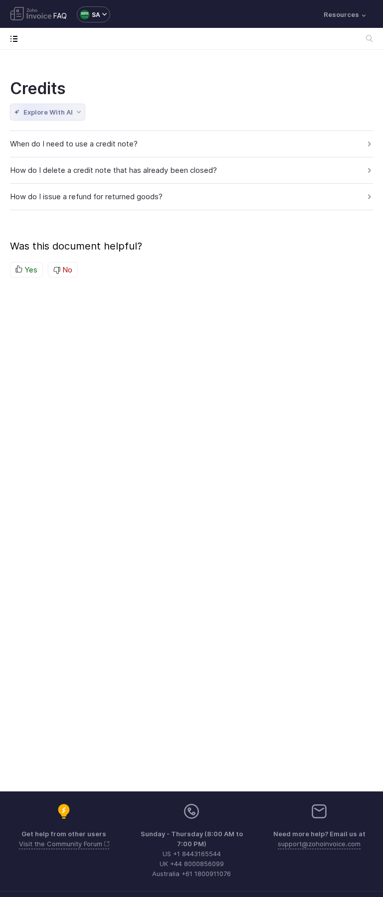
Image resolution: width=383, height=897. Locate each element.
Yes (29, 269)
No (66, 269)
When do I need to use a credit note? (74, 143)
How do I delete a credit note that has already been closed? (113, 170)
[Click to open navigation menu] (16, 38)
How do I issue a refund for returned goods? (86, 196)
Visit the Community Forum (61, 844)
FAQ (60, 15)
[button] (88, 14)
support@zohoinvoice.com (319, 844)
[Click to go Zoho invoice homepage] (31, 14)
